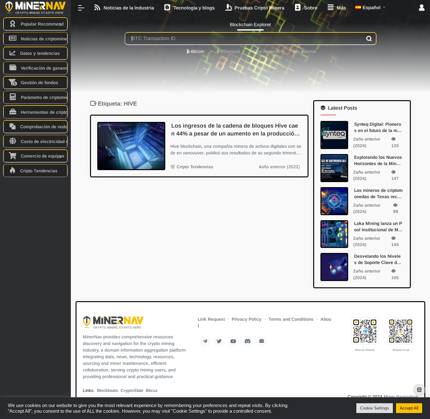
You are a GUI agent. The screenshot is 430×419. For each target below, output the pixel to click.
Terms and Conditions (291, 319)
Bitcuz (151, 390)
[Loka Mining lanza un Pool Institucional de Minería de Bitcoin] (334, 234)
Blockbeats (107, 390)
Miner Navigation (401, 396)
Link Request (211, 319)
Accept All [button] (409, 408)
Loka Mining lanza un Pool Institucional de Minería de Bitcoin (378, 226)
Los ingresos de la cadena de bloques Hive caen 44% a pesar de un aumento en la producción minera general (234, 130)
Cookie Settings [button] (374, 408)
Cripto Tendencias (195, 166)
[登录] (421, 8)
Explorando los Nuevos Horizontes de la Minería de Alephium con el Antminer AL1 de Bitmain (378, 160)
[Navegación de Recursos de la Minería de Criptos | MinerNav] (113, 324)
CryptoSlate (131, 390)
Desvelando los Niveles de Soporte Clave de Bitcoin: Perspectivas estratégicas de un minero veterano (378, 260)
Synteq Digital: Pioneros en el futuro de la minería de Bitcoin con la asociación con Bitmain (378, 128)
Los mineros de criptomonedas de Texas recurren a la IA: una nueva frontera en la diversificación (378, 193)
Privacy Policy (247, 319)
